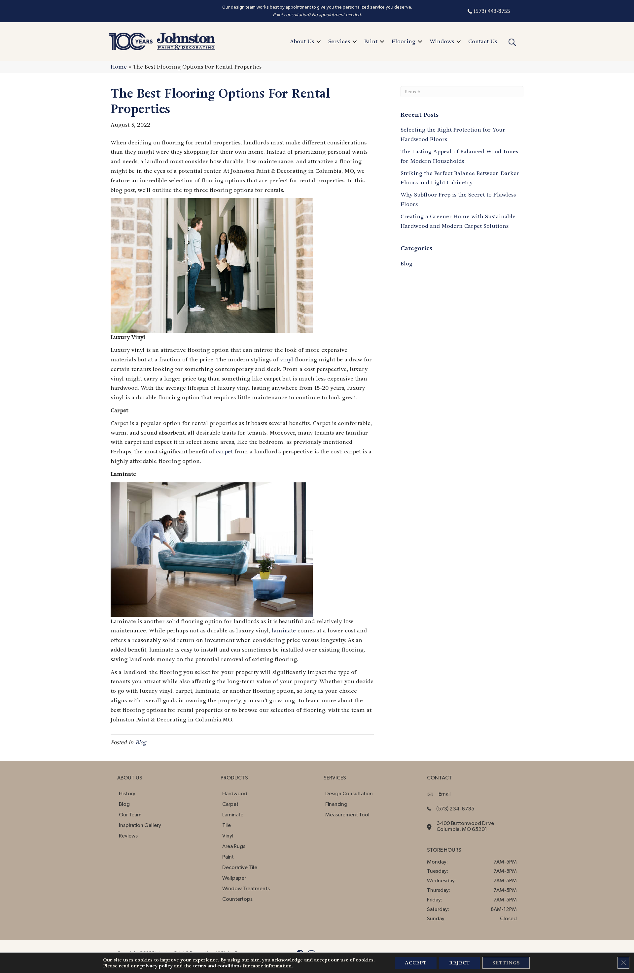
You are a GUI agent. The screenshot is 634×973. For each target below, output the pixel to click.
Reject (459, 963)
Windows (442, 41)
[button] (318, 41)
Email (445, 794)
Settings (506, 963)
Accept (416, 963)
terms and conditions (217, 966)
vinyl (286, 359)
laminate (284, 630)
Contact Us (482, 41)
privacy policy (156, 966)
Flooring (403, 41)
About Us (302, 41)
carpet (224, 451)
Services (339, 41)
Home (119, 66)
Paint (370, 41)
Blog (140, 742)
